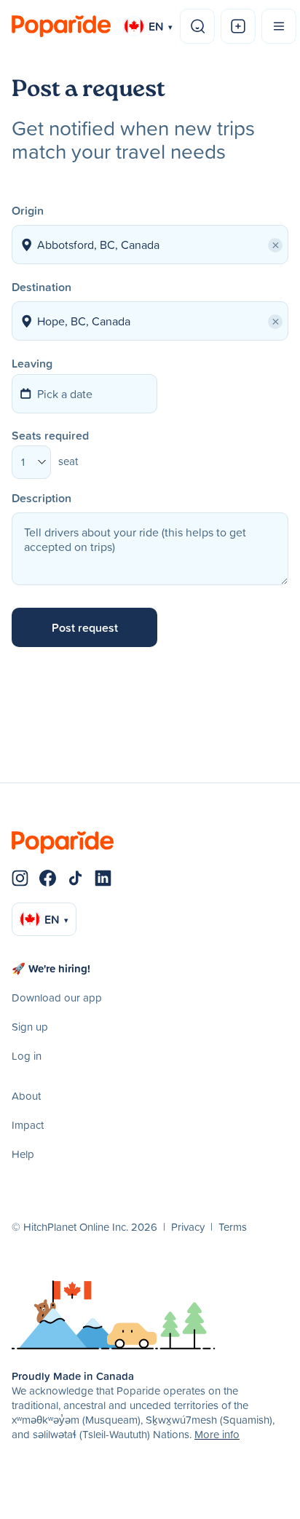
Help (23, 1154)
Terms (232, 1226)
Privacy (188, 1226)
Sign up (30, 1026)
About (26, 1095)
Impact (28, 1125)
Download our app (57, 997)
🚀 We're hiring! (51, 968)
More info (217, 1434)
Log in (27, 1055)
